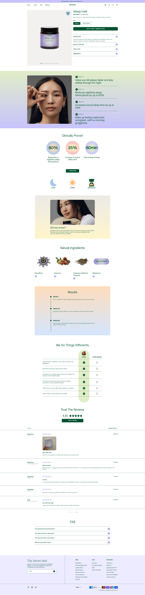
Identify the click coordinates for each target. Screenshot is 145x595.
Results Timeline (78, 44)
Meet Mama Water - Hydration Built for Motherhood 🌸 (72, 1)
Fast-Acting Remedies (81, 565)
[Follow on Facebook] (28, 587)
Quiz (41, 5)
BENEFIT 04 (81, 114)
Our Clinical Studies (97, 565)
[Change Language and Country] (105, 5)
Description (77, 36)
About (35, 5)
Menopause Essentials (81, 577)
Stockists (108, 565)
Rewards (47, 5)
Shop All (77, 579)
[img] (46, 434)
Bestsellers (78, 563)
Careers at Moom (110, 577)
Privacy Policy (110, 572)
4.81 (65, 416)
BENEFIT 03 (81, 101)
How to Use (76, 49)
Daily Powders (79, 570)
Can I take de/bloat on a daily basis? (44, 533)
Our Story (94, 563)
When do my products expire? (43, 542)
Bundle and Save (79, 572)
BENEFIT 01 (81, 77)
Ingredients (77, 53)
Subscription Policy (111, 570)
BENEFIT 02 (81, 89)
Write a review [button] (72, 420)
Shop (28, 5)
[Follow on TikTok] (36, 587)
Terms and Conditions (112, 574)
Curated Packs (79, 567)
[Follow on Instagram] (32, 587)
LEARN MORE (72, 171)
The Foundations (79, 574)
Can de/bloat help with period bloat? (45, 529)
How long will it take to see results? (44, 538)
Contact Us (109, 563)
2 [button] (70, 512)
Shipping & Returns (111, 567)
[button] (41, 63)
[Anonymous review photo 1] (49, 443)
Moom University (96, 570)
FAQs (93, 567)
